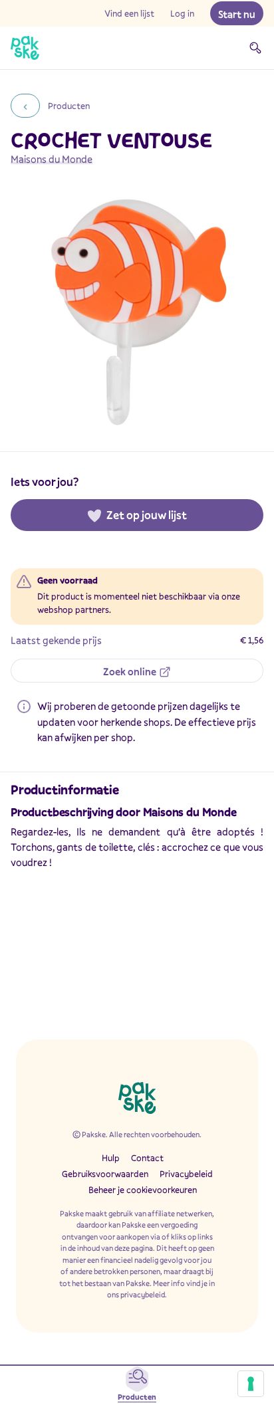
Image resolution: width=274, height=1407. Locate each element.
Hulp (111, 1158)
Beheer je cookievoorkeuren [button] (142, 1190)
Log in (182, 13)
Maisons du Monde (51, 158)
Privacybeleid (186, 1174)
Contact (147, 1158)
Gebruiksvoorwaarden (105, 1174)
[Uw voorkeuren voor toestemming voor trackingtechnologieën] (250, 1383)
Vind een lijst (129, 13)
